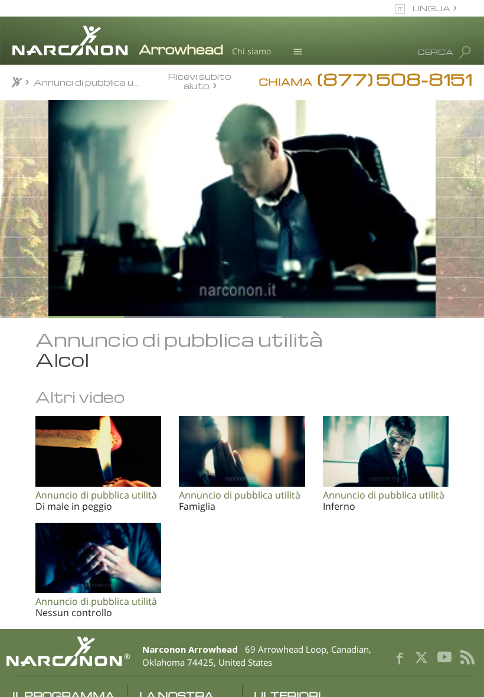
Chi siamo (251, 51)
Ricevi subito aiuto (199, 80)
